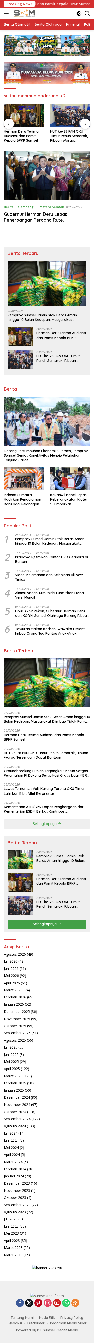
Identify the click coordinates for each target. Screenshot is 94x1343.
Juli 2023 (10, 1219)
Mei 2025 (11, 1061)
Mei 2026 (11, 975)
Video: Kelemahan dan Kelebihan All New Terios (49, 577)
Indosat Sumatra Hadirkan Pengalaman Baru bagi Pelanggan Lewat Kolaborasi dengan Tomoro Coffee (23, 499)
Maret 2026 (13, 990)
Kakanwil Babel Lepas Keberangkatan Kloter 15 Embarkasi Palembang (68, 499)
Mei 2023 (11, 1233)
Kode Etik (47, 1317)
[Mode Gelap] (79, 13)
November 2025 (17, 1018)
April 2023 (12, 1240)
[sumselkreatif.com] (24, 13)
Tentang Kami (22, 1317)
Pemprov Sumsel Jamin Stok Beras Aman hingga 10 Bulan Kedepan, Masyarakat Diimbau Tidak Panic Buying (42, 317)
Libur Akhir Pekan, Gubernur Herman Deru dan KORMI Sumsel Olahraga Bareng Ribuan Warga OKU (52, 613)
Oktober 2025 (15, 1025)
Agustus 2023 (15, 1211)
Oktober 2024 (15, 1111)
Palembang (24, 207)
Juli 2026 (10, 961)
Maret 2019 (13, 1254)
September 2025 (17, 1032)
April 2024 (12, 1154)
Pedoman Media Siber (68, 1323)
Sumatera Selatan (49, 207)
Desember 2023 (17, 1183)
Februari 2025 (15, 1083)
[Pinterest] (38, 1303)
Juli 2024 (10, 1133)
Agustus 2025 (15, 1040)
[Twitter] (29, 1303)
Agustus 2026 (15, 954)
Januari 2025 (14, 1090)
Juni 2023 (11, 1226)
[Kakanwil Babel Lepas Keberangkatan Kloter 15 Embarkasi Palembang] (70, 478)
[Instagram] (48, 1303)
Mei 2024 (11, 1147)
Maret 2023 (13, 1247)
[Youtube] (57, 1303)
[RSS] (75, 1303)
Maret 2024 (13, 1161)
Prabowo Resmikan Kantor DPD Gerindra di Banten (51, 559)
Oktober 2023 (15, 1197)
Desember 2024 (17, 1097)
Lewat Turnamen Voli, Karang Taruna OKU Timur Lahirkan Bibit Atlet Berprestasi (44, 791)
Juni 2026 (11, 968)
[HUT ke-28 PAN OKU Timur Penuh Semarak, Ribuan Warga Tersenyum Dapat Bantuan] (24, 115)
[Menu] (7, 13)
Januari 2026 (14, 1004)
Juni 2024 (11, 1140)
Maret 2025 (13, 1076)
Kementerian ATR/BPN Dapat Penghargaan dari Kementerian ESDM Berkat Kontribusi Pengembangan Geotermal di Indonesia (44, 809)
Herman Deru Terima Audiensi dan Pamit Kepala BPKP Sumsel (61, 335)
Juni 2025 (11, 1054)
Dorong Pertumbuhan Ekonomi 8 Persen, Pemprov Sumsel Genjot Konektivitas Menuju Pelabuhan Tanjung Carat (46, 455)
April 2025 (12, 1068)
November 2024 (17, 1104)
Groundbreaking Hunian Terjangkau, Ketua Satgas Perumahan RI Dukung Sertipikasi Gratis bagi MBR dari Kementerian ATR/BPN (70, 136)
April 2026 (12, 983)
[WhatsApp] (66, 1303)
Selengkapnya (45, 823)
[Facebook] (20, 1303)
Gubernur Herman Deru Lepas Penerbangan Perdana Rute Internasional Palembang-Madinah (40, 220)
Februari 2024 (15, 1169)
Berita (9, 207)
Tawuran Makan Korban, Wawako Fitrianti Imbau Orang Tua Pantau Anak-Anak (50, 631)
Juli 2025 (10, 1047)
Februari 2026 (15, 997)
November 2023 (17, 1190)
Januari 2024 (14, 1176)
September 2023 (17, 1204)
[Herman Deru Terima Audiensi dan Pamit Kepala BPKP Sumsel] (20, 336)
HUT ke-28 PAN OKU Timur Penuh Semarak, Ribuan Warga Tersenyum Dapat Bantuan (23, 136)
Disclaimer (36, 1323)
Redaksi (15, 1323)
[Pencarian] (87, 13)
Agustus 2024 (15, 1125)
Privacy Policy (71, 1317)
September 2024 (17, 1118)
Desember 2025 (17, 1011)
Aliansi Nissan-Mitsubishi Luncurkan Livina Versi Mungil (49, 595)
